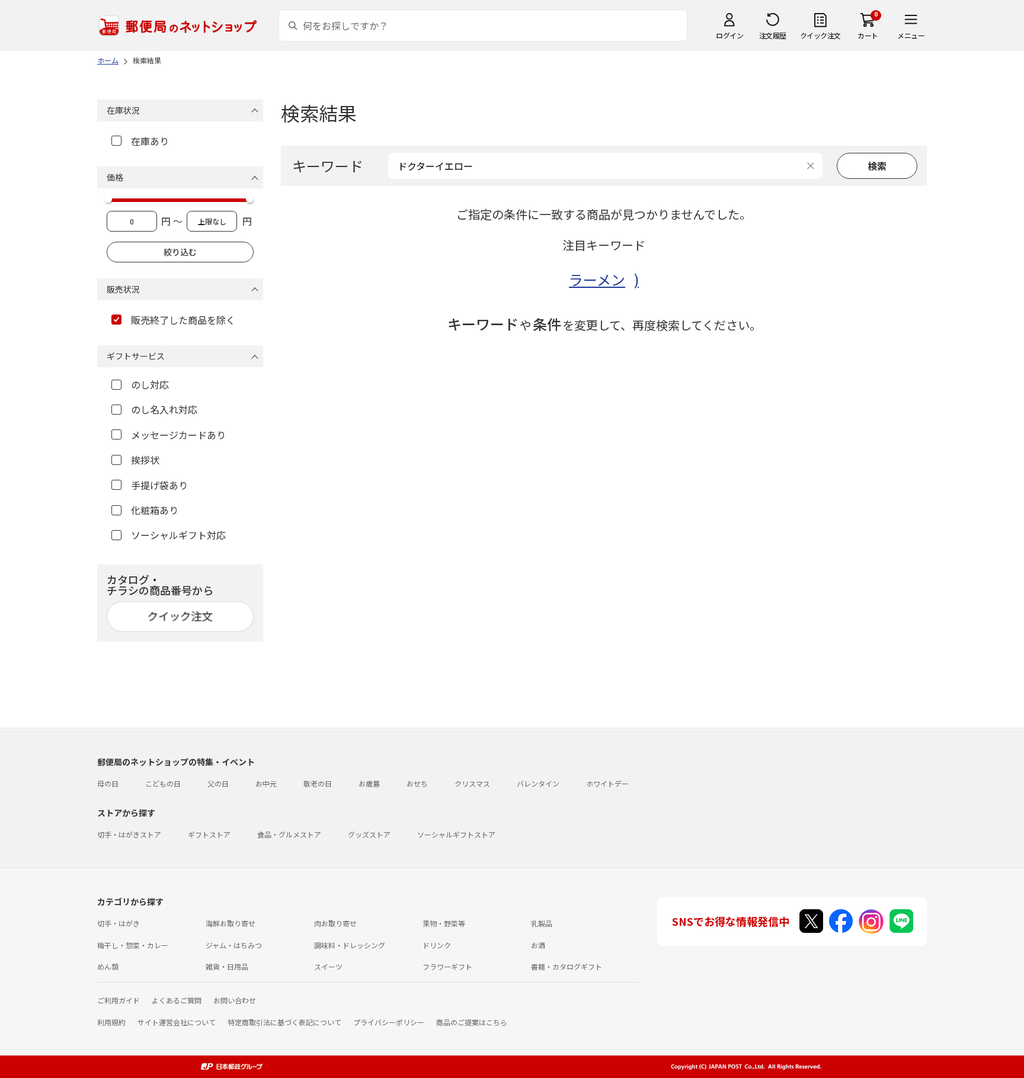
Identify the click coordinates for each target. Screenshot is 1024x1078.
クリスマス (472, 783)
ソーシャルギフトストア (456, 834)
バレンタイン (538, 783)
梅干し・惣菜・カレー (132, 945)
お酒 (538, 945)
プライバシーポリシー (388, 1022)
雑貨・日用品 (227, 966)
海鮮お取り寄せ (230, 923)
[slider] (108, 199)
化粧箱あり (154, 510)
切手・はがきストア (129, 834)
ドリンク (437, 945)
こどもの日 (163, 783)
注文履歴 (772, 35)
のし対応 (150, 384)
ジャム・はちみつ (234, 945)
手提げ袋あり (159, 485)
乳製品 (541, 923)
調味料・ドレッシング (349, 945)
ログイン (729, 35)
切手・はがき (118, 923)
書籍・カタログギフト (566, 966)
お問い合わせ (234, 1000)
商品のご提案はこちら (471, 1022)
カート (867, 35)
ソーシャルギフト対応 (178, 535)
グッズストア (369, 834)
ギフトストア (209, 834)
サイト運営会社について (176, 1022)
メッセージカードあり (178, 435)
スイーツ (328, 966)
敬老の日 (317, 783)
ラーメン (597, 279)
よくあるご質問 (176, 1000)
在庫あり (150, 141)
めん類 (108, 966)
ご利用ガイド (118, 1000)
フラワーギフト (447, 966)
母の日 (108, 783)
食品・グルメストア (289, 834)
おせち (417, 783)
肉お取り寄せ (335, 923)
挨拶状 (145, 460)
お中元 (266, 783)
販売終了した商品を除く (183, 320)
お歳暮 (369, 783)
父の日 (218, 783)
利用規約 (111, 1022)
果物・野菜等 (444, 923)
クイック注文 (820, 35)
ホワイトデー (607, 783)
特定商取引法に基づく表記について (284, 1022)
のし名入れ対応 (164, 409)
